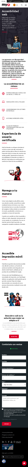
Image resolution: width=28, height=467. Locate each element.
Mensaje (4, 395)
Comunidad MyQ (10, 1)
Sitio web (3, 1)
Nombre (4, 354)
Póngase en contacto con (24, 1)
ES (17, 5)
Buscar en (22, 5)
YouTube (11, 442)
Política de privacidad (7, 437)
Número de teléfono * (8, 375)
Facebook (9, 442)
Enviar (6, 424)
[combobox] (16, 5)
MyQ (18, 442)
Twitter (6, 442)
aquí (8, 416)
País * (3, 381)
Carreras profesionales (7, 432)
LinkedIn (3, 442)
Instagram (14, 442)
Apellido (4, 361)
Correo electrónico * (8, 368)
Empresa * (5, 388)
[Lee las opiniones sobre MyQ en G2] (8, 447)
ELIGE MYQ (14, 336)
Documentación (17, 1)
